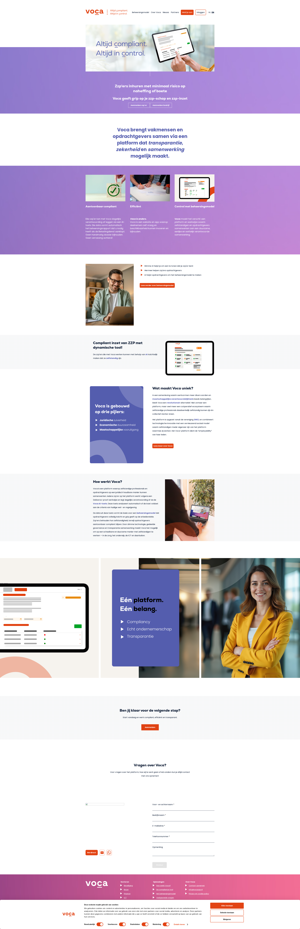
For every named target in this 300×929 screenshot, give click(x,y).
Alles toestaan (227, 906)
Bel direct (91, 852)
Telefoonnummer (160, 836)
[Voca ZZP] (107, 12)
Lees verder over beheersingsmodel (157, 285)
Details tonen (179, 924)
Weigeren (227, 919)
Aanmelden (150, 727)
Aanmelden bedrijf (161, 105)
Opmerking (157, 847)
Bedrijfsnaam (158, 815)
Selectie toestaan (227, 913)
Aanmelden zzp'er (139, 105)
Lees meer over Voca (163, 446)
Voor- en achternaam (162, 804)
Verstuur (159, 865)
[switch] (122, 924)
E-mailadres (158, 825)
